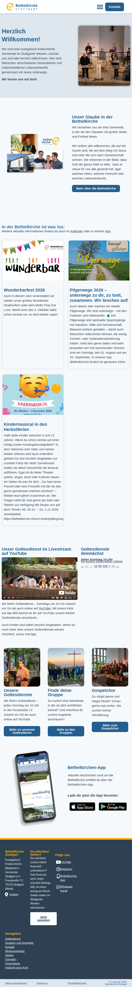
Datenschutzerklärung (16, 983)
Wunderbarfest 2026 (24, 290)
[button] (100, 7)
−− (87, 566)
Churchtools (12, 963)
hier (33, 634)
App (108, 231)
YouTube (45, 608)
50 (100, 566)
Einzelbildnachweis (77, 983)
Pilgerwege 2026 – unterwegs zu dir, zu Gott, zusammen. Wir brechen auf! (99, 295)
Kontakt (9, 947)
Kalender (76, 231)
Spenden (10, 959)
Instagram (66, 869)
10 (95, 566)
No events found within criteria (101, 561)
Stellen (9, 955)
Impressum (42, 983)
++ (113, 566)
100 (105, 566)
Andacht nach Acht (16, 967)
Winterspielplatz (15, 951)
